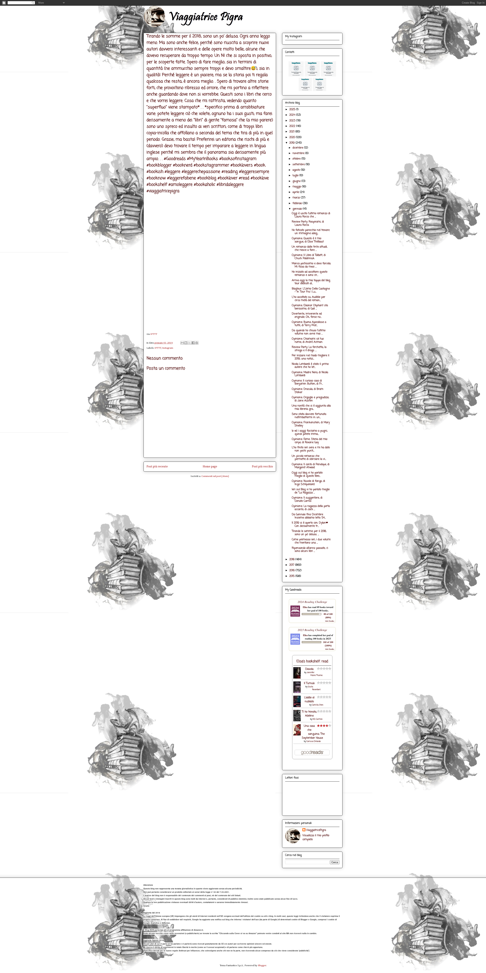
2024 (292, 115)
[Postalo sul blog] (186, 343)
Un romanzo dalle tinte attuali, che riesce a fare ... (309, 248)
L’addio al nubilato (309, 700)
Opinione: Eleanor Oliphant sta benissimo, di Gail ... (310, 307)
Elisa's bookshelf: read (312, 661)
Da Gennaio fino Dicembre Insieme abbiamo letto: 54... (309, 516)
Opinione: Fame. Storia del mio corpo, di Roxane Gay (309, 440)
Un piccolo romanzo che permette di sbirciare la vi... (309, 457)
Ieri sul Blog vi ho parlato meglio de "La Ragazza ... (311, 491)
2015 (292, 576)
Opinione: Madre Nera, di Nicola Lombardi (310, 374)
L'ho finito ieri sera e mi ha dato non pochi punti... (311, 449)
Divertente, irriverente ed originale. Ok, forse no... (307, 315)
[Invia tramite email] (182, 343)
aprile (296, 192)
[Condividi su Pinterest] (197, 343)
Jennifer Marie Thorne (315, 674)
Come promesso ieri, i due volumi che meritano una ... (311, 541)
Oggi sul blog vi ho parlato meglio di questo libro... (307, 474)
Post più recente (157, 466)
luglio (296, 176)
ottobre (297, 159)
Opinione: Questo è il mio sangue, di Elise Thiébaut (308, 240)
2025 (292, 110)
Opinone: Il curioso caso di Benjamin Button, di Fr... (307, 382)
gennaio (298, 209)
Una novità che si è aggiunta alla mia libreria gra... (311, 407)
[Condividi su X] (189, 343)
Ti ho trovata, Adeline (309, 714)
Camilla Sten (317, 705)
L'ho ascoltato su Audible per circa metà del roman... (308, 298)
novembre (299, 153)
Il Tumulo (309, 683)
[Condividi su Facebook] (193, 343)
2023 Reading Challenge (312, 630)
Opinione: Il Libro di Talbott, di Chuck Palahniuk (309, 256)
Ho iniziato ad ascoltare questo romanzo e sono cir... (309, 273)
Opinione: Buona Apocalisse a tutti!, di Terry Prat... (309, 323)
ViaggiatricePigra (316, 830)
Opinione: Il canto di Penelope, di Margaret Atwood (310, 466)
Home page (210, 466)
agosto (297, 170)
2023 (292, 121)
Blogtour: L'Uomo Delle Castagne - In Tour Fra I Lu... (311, 290)
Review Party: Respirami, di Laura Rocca (308, 223)
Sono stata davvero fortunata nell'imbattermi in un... (309, 415)
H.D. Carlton (318, 719)
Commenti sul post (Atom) (215, 476)
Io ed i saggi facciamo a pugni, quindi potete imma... (309, 432)
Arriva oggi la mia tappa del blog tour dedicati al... (311, 282)
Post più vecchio (262, 466)
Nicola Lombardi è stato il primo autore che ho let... (310, 365)
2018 (292, 560)
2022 (292, 126)
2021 (292, 132)
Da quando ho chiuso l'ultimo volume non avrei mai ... (308, 332)
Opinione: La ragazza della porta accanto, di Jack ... (311, 507)
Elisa (305, 607)
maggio (297, 187)
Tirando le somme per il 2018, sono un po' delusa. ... (309, 532)
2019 (292, 143)
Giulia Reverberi (314, 688)
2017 (292, 565)
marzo (297, 198)
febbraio (298, 203)
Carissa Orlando (313, 741)
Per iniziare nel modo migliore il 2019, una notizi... (310, 357)
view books (329, 621)
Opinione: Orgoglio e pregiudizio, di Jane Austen (310, 399)
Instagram (167, 348)
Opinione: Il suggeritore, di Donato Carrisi (307, 499)
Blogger (262, 965)
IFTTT (153, 334)
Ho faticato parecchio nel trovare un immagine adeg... (311, 231)
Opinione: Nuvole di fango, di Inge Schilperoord (308, 482)
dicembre (298, 148)
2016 (292, 571)
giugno (297, 181)
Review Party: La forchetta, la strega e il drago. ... (309, 348)
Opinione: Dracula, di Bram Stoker (307, 390)
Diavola (309, 669)
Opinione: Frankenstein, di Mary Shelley (311, 424)
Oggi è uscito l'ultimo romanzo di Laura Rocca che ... (311, 215)
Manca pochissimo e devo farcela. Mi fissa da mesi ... (311, 265)
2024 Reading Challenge (312, 602)
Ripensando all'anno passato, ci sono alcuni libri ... (310, 549)
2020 (292, 137)
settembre (299, 165)
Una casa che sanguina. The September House (313, 732)
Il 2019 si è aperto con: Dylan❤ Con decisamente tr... (310, 524)
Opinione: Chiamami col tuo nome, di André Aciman (308, 340)
